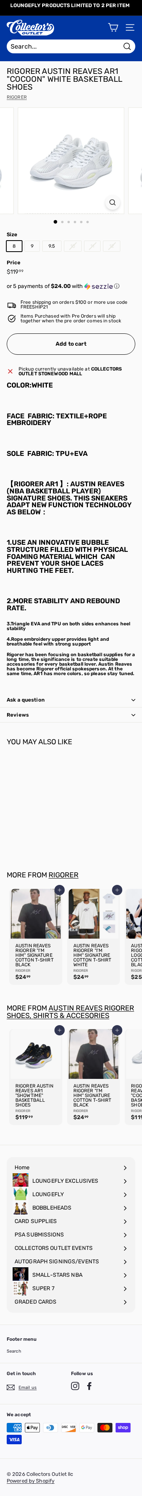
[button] (71, 286)
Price (14, 262)
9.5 (52, 246)
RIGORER (17, 97)
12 (111, 246)
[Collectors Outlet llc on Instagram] (75, 1386)
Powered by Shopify (30, 1481)
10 (72, 246)
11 (92, 246)
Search (14, 1351)
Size (12, 234)
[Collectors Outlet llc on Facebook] (89, 1386)
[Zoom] (112, 202)
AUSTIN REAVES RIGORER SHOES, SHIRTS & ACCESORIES (70, 1012)
